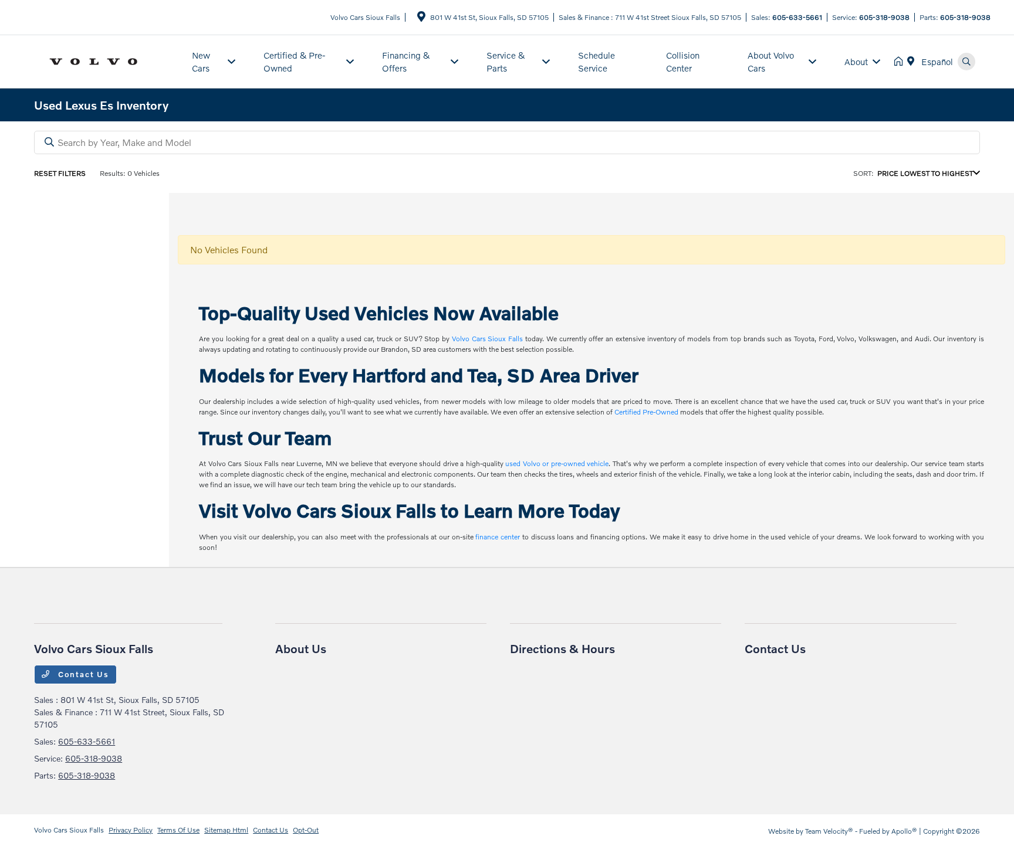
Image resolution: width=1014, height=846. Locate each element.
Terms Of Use (178, 829)
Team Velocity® (829, 831)
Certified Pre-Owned (646, 411)
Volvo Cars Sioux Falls (487, 338)
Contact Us (82, 674)
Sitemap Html (226, 829)
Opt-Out (306, 829)
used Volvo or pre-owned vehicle (557, 463)
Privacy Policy (131, 829)
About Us (300, 648)
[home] (900, 62)
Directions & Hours (562, 648)
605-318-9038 (884, 17)
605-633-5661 (797, 17)
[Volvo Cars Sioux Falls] (106, 60)
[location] (421, 18)
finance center (497, 536)
